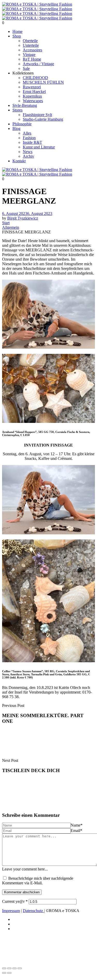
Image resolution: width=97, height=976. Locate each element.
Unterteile (31, 45)
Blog (16, 128)
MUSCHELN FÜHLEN (43, 82)
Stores (17, 110)
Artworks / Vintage (38, 64)
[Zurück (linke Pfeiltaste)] (4, 973)
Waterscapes (33, 101)
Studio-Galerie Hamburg (43, 119)
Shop (16, 36)
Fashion (29, 138)
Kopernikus (32, 96)
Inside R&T (32, 142)
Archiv (28, 156)
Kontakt (19, 161)
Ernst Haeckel (34, 91)
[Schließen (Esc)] (20, 968)
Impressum (11, 910)
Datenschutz (33, 910)
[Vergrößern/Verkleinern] (4, 968)
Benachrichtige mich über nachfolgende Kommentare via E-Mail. (37, 880)
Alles (27, 133)
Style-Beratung (24, 105)
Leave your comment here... (25, 869)
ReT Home (32, 59)
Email (76, 830)
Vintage (29, 54)
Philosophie (22, 124)
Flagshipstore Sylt (37, 114)
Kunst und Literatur (39, 147)
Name (77, 825)
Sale (26, 68)
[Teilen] (14, 968)
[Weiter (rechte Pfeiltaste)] (9, 973)
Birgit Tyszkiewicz (22, 218)
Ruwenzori (32, 87)
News (27, 151)
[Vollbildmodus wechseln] (9, 968)
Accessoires (32, 50)
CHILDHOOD (35, 77)
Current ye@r (15, 901)
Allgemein (10, 227)
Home (17, 31)
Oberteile (30, 41)
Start (6, 223)
